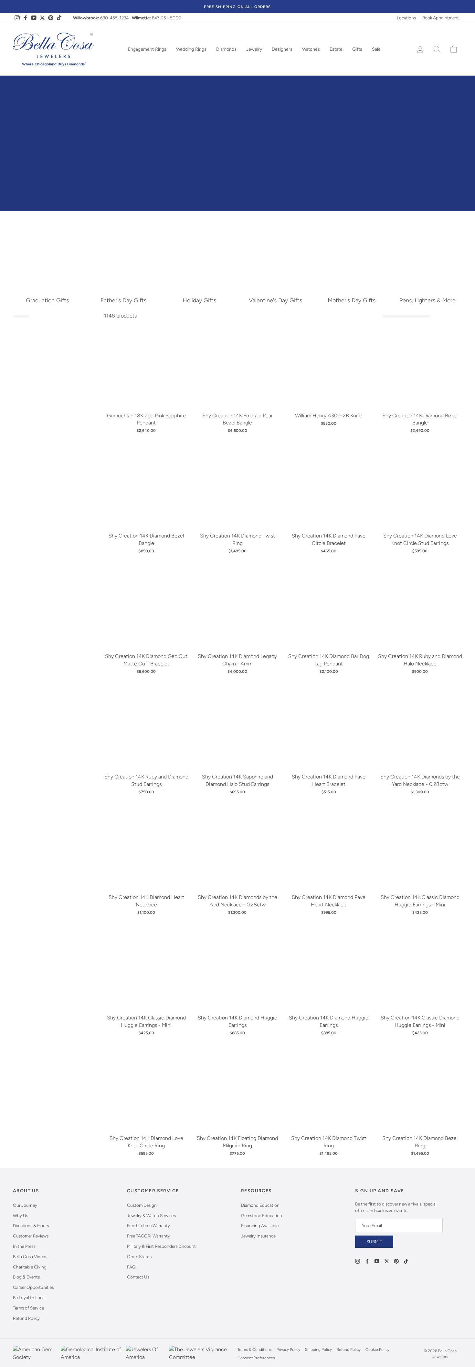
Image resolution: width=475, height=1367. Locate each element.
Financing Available (260, 1225)
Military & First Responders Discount (161, 1246)
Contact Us (138, 1276)
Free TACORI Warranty (148, 1235)
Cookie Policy (377, 1349)
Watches (311, 49)
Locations (406, 17)
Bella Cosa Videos (30, 1256)
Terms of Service (28, 1307)
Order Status (139, 1256)
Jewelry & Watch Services (151, 1215)
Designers (282, 49)
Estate (336, 49)
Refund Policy (26, 1318)
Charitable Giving (30, 1266)
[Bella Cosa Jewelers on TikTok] (406, 1260)
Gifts (357, 49)
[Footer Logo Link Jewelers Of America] (146, 1354)
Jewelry (254, 49)
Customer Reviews (30, 1235)
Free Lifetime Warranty (148, 1225)
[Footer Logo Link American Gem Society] (35, 1354)
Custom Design (142, 1205)
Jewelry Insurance (258, 1235)
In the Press (24, 1246)
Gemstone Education (261, 1215)
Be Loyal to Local (29, 1297)
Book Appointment (440, 17)
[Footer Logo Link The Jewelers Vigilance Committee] (201, 1354)
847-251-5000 (166, 17)
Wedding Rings (191, 49)
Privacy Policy (288, 1349)
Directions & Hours (31, 1225)
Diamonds (226, 49)
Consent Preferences (256, 1358)
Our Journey (25, 1205)
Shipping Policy (318, 1349)
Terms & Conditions (255, 1349)
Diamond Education (260, 1205)
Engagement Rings (147, 49)
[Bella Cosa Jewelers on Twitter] (386, 1260)
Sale (376, 49)
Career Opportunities (33, 1287)
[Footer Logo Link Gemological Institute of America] (91, 1354)
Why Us (20, 1215)
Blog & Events (26, 1276)
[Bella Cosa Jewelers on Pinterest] (396, 1260)
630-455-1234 (114, 17)
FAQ (131, 1266)
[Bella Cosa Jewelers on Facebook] (367, 1260)
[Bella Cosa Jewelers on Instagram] (357, 1260)
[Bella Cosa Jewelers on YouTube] (377, 1260)
